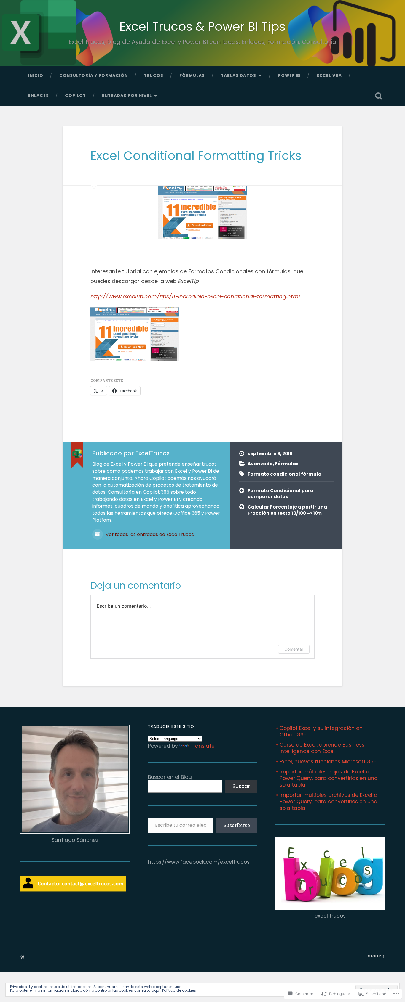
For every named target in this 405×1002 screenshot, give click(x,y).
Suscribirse (237, 825)
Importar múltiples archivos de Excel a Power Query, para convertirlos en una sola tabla (328, 802)
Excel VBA (329, 75)
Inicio (35, 75)
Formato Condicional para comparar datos (280, 494)
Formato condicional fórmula (284, 474)
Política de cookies (179, 990)
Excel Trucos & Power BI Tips (202, 26)
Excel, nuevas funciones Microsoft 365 (328, 761)
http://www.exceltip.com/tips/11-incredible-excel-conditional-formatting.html (195, 296)
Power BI (289, 75)
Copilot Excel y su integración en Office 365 (321, 731)
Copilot (75, 96)
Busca (379, 96)
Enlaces (38, 96)
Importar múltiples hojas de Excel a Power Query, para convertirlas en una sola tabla (329, 778)
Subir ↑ (376, 955)
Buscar (241, 786)
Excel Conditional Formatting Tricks (196, 155)
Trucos (153, 75)
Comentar (293, 649)
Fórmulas (192, 75)
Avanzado (260, 464)
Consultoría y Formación (93, 75)
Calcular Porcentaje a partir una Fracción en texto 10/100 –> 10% (287, 510)
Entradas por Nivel (127, 96)
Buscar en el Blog (170, 777)
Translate (202, 746)
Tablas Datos (238, 75)
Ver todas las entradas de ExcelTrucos (149, 534)
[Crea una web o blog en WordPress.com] (22, 957)
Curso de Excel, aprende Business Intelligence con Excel (322, 748)
